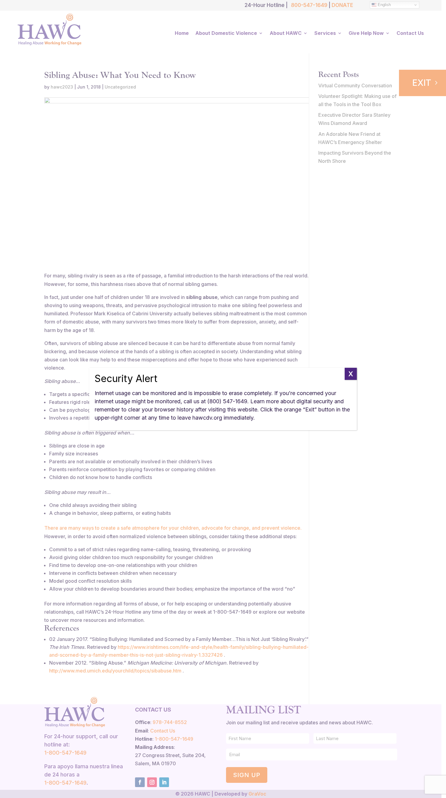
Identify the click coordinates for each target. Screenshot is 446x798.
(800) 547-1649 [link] (227, 401)
